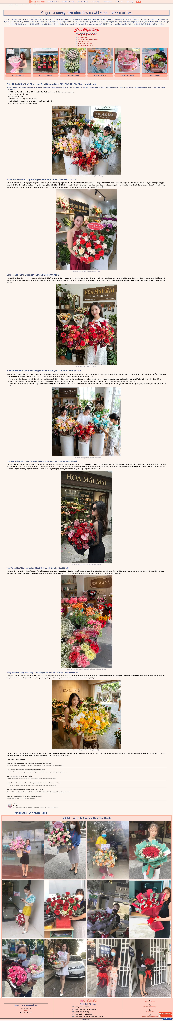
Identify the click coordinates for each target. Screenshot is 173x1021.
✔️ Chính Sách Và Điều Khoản (82, 1014)
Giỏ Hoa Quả (108, 2)
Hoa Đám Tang (83, 2)
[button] (52, 1)
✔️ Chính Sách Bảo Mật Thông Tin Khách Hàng (87, 1016)
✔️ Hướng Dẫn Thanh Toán (81, 1007)
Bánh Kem (119, 2)
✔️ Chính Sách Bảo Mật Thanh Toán (84, 1009)
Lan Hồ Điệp (96, 2)
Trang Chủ (11, 4)
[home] (36, 1)
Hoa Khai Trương (68, 2)
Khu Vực (16, 4)
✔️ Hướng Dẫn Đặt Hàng (80, 1012)
